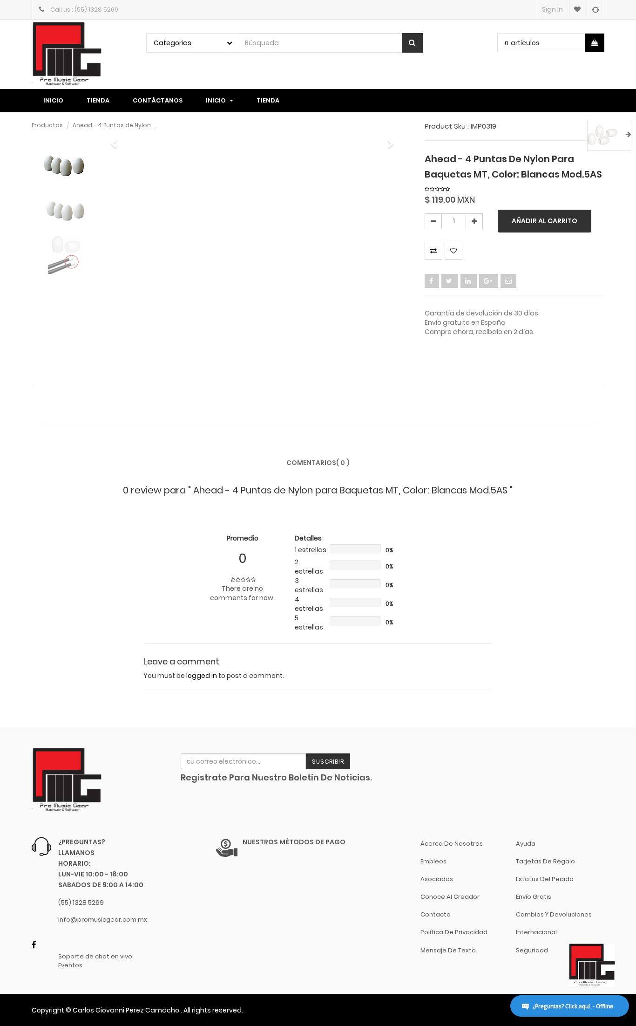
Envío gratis (533, 896)
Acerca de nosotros (451, 843)
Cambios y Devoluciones (554, 914)
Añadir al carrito (544, 221)
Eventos (70, 965)
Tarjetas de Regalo (545, 861)
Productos (47, 125)
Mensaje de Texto (448, 950)
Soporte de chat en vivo (95, 956)
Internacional (536, 932)
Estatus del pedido (545, 879)
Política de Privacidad (453, 932)
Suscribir (328, 762)
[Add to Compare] (595, 9)
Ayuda (525, 843)
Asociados (436, 879)
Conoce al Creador (450, 896)
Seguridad (532, 950)
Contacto (435, 914)
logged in (201, 675)
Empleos (433, 861)
